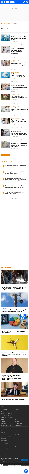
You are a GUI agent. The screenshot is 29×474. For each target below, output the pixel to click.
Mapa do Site (17, 453)
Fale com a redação (5, 448)
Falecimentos (3, 423)
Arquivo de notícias (18, 425)
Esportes (16, 432)
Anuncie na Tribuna (18, 448)
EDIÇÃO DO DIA (4, 432)
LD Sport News (17, 434)
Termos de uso (4, 452)
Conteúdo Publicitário (5, 453)
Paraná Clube (3, 438)
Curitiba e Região (4, 409)
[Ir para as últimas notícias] (24, 2)
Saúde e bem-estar (18, 423)
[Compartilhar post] (21, 44)
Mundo (2, 419)
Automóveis (16, 421)
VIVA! (2, 430)
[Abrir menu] (1, 2)
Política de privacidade (18, 450)
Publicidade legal (4, 450)
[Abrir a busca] (27, 2)
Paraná (2, 411)
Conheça (24, 459)
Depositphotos (4, 440)
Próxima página (5, 154)
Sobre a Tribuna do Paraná (6, 446)
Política (15, 419)
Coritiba (9, 436)
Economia (3, 421)
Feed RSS (3, 455)
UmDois (2, 434)
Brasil (15, 411)
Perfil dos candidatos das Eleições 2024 (4, 415)
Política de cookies (18, 452)
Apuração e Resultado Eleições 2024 (10, 415)
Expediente (16, 446)
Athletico (3, 436)
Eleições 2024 (17, 409)
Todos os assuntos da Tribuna (7, 425)
